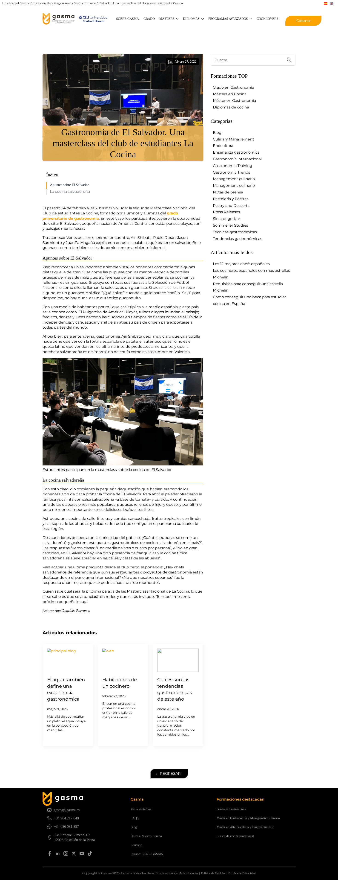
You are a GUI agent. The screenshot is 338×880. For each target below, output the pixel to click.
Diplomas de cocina (231, 107)
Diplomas (191, 18)
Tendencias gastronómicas (237, 239)
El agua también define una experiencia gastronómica (66, 689)
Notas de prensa (228, 192)
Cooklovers (267, 18)
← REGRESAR (168, 773)
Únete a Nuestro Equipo (146, 836)
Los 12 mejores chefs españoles (241, 264)
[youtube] (81, 853)
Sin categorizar (226, 218)
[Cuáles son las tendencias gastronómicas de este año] (178, 660)
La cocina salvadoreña (70, 191)
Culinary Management (233, 139)
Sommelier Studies (230, 225)
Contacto (136, 845)
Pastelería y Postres (231, 199)
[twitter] (73, 853)
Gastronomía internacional (237, 159)
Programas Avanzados (228, 18)
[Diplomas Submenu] (203, 19)
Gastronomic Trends (231, 172)
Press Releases (226, 212)
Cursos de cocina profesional (235, 836)
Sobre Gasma (127, 18)
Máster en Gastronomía (234, 100)
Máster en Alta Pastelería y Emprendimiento (245, 827)
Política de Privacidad (242, 873)
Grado (149, 18)
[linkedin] (57, 853)
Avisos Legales (188, 873)
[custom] (89, 853)
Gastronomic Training (232, 166)
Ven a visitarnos (141, 809)
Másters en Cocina (229, 94)
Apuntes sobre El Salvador (69, 185)
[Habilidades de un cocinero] (123, 660)
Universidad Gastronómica (20, 3)
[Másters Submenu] (177, 19)
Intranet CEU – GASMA (147, 854)
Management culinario (234, 179)
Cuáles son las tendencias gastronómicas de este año (174, 689)
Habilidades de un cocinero (119, 683)
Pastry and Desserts (231, 205)
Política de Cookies (213, 873)
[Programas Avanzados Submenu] (251, 19)
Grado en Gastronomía (233, 87)
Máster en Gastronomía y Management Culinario (248, 818)
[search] (289, 60)
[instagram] (65, 853)
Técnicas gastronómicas (235, 232)
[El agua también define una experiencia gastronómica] (68, 660)
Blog (217, 132)
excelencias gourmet (56, 3)
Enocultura (223, 145)
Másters (166, 18)
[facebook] (49, 853)
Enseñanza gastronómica (236, 152)
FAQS (135, 818)
